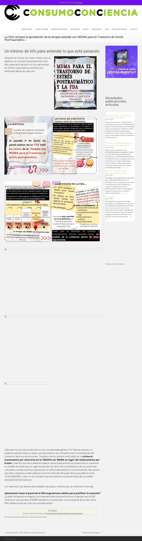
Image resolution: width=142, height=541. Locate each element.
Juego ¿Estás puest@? (119, 29)
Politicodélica (109, 197)
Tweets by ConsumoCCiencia (114, 264)
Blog (106, 29)
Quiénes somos (27, 29)
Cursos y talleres (42, 29)
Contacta (134, 29)
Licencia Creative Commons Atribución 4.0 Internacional (63, 513)
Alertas (86, 29)
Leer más (126, 167)
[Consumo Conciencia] (71, 20)
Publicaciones (25, 517)
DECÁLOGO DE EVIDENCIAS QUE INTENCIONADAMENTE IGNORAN (116, 172)
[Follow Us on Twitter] (132, 24)
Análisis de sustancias (59, 29)
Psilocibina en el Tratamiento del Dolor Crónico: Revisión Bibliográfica (118, 116)
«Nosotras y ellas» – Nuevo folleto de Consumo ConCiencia (24, 533)
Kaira (15, 539)
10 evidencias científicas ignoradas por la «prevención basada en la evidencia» (118, 144)
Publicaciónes (97, 29)
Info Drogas (75, 29)
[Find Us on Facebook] (129, 24)
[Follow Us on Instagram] (136, 24)
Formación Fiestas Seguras (91, 533)
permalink (43, 517)
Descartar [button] (79, 2)
